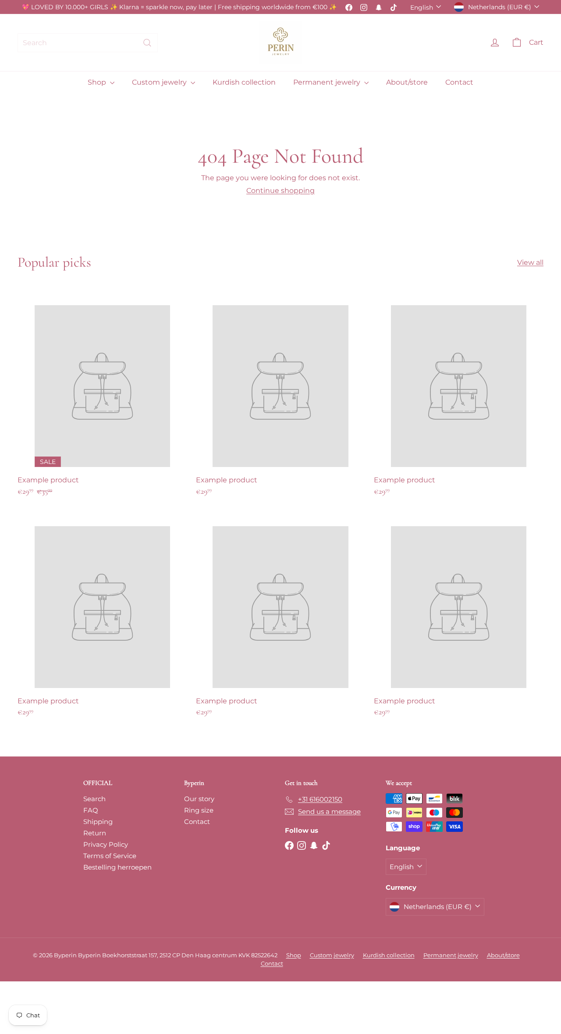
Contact (459, 82)
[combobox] (88, 42)
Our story (199, 799)
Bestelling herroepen (117, 867)
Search (94, 799)
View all (530, 262)
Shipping (98, 821)
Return (94, 833)
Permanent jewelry (327, 82)
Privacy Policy (105, 844)
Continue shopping (280, 190)
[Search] (147, 42)
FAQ (90, 810)
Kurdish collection (244, 82)
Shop (98, 82)
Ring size (198, 810)
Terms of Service (109, 856)
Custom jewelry (160, 82)
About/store (407, 82)
